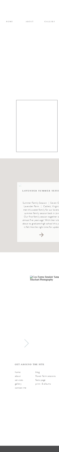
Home (18, 372)
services (19, 380)
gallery (18, 383)
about (18, 376)
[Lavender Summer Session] (41, 235)
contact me (20, 387)
